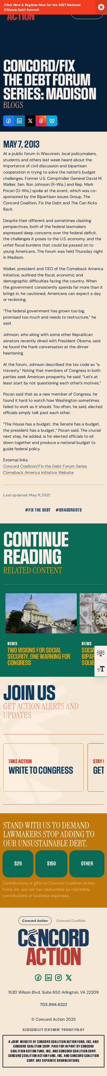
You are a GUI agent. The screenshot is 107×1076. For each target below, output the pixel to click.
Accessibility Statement (41, 1030)
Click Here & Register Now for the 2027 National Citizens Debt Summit (42, 7)
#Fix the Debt (38, 510)
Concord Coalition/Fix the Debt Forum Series (45, 466)
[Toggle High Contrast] (100, 653)
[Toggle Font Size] (100, 668)
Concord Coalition (71, 921)
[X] (68, 977)
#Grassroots (69, 510)
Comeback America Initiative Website (38, 473)
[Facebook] (38, 977)
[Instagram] (58, 977)
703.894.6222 (53, 1005)
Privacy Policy (73, 1030)
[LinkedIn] (48, 977)
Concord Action (35, 921)
